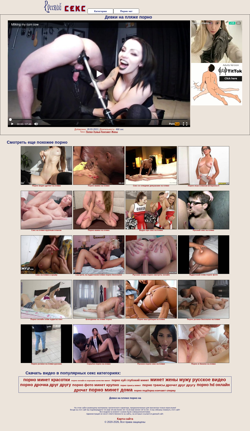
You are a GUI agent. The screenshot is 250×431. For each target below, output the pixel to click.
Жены (114, 132)
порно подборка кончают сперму (155, 390)
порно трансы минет (130, 385)
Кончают (106, 132)
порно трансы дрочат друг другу (168, 385)
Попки (89, 132)
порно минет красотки (46, 379)
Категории (100, 11)
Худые (97, 132)
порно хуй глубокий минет (130, 380)
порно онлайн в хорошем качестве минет (90, 380)
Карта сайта (125, 418)
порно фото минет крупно (95, 385)
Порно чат (126, 11)
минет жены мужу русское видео (188, 379)
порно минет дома (111, 389)
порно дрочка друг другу (45, 384)
